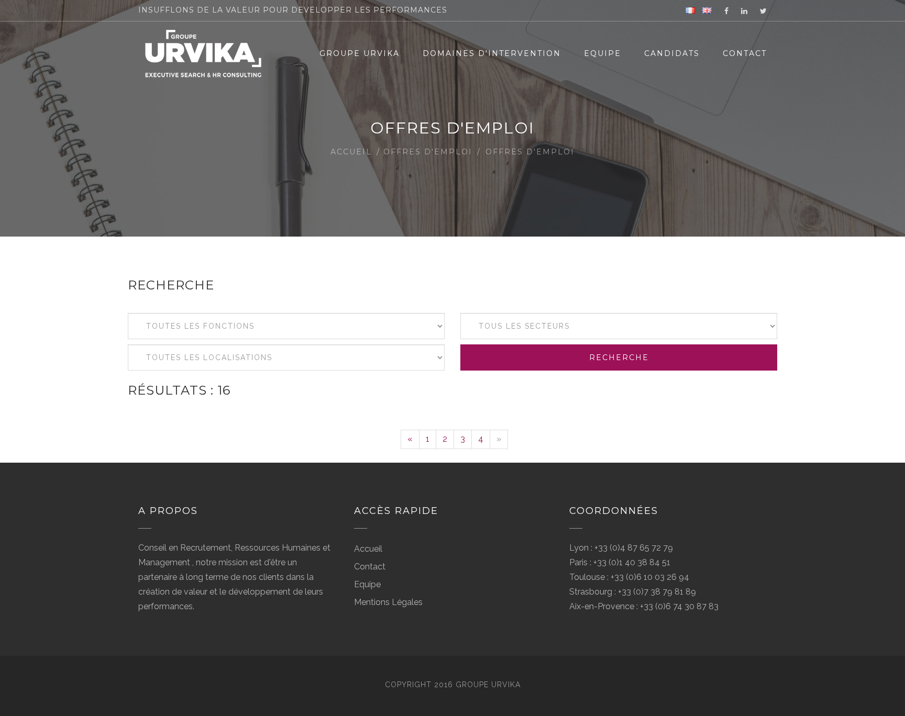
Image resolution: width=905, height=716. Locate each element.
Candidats (672, 53)
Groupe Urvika (359, 53)
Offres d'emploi (427, 151)
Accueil (351, 151)
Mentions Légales (388, 602)
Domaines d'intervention (492, 53)
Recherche (619, 357)
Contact (745, 53)
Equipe (602, 53)
